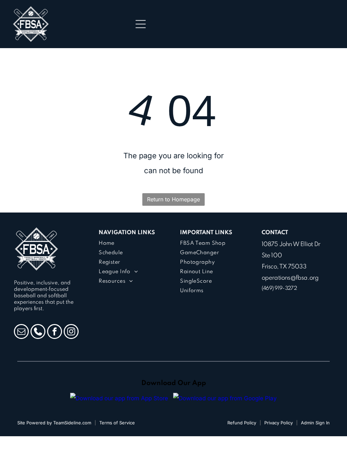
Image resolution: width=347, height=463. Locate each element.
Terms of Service (117, 422)
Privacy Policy (278, 422)
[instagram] (71, 332)
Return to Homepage (173, 199)
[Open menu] (141, 24)
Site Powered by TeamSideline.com (54, 422)
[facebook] (54, 332)
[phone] (37, 332)
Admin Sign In (315, 422)
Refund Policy (241, 422)
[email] (21, 332)
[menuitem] (133, 243)
